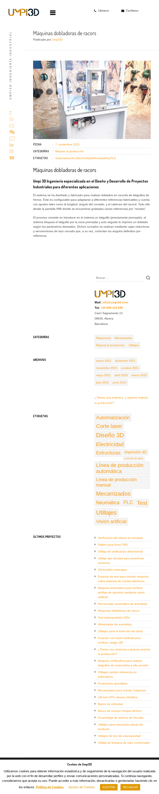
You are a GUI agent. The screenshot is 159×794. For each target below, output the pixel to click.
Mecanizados (101, 158)
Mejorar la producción (69, 151)
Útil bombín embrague (112, 569)
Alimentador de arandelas (115, 624)
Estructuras (108, 452)
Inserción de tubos (133, 458)
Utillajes (134, 345)
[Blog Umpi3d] (23, 12)
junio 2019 (119, 382)
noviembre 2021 (106, 368)
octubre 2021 (130, 368)
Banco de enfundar (110, 704)
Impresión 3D (135, 452)
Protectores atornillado (113, 683)
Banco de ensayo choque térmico (120, 710)
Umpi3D (57, 39)
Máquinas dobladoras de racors (119, 610)
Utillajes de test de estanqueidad (119, 736)
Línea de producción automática (119, 468)
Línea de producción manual (116, 482)
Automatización (65, 158)
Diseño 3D (110, 435)
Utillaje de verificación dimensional (120, 551)
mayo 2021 (103, 375)
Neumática (107, 502)
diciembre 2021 (125, 360)
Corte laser (109, 426)
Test (142, 503)
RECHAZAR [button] (130, 787)
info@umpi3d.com (115, 302)
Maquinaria (103, 338)
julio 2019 (102, 382)
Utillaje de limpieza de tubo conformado (124, 742)
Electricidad (83, 158)
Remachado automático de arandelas (122, 603)
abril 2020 (121, 375)
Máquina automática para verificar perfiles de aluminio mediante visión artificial (121, 592)
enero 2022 (103, 360)
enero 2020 (139, 375)
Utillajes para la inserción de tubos (120, 631)
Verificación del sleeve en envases (120, 537)
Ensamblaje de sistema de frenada (120, 717)
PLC (113, 158)
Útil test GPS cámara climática (117, 697)
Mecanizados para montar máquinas (122, 690)
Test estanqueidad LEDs (114, 617)
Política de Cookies (50, 787)
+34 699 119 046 (112, 307)
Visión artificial (111, 521)
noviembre (65, 144)
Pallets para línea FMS (113, 544)
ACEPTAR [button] (108, 787)
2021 (76, 144)
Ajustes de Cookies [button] (82, 787)
